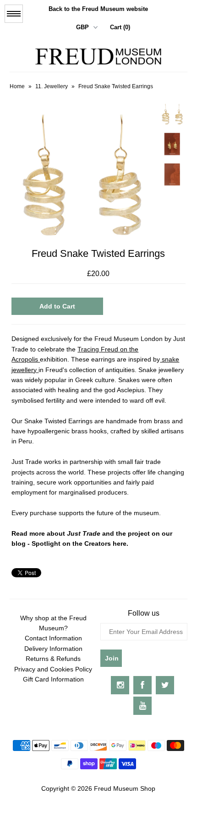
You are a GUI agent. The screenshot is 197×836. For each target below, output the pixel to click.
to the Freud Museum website (98, 8)
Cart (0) (120, 27)
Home (17, 86)
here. (120, 543)
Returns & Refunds (53, 658)
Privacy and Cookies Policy (53, 669)
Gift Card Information (53, 679)
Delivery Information (53, 648)
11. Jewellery (51, 86)
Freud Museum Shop (124, 788)
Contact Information (53, 638)
